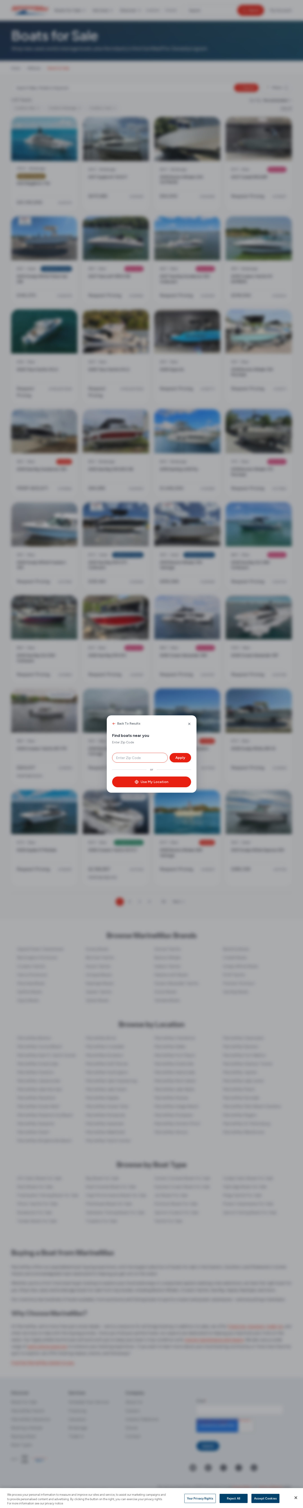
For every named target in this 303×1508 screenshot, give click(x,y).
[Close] (296, 1498)
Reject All (233, 1498)
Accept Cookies (265, 1498)
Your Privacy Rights (200, 1498)
